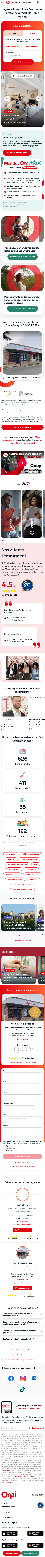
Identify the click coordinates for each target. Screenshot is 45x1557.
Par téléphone (10, 1148)
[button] (14, 1049)
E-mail (5, 1093)
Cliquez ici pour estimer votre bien (22, 309)
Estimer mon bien (24, 62)
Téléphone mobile (8, 1104)
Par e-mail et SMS (11, 1150)
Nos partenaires (7, 1517)
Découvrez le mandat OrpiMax (17, 153)
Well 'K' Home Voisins (23, 2)
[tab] (13, 33)
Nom (4, 1082)
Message (5, 1125)
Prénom (5, 1071)
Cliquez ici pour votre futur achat (22, 257)
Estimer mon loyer (31, 47)
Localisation (10, 52)
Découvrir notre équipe (22, 427)
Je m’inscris (36, 1428)
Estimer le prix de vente (14, 47)
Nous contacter (24, 1230)
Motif (4, 1115)
